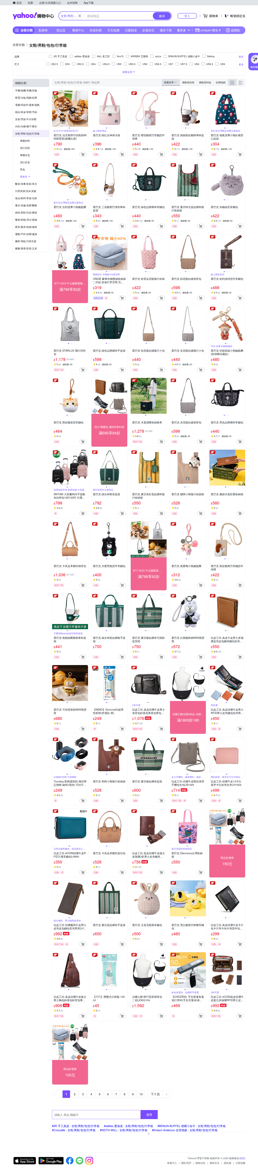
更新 (242, 1158)
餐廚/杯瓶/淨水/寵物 (26, 219)
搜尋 (149, 1114)
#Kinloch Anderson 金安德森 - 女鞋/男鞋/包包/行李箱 (184, 1130)
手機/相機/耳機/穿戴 (26, 90)
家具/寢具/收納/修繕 (26, 227)
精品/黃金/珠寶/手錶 (26, 112)
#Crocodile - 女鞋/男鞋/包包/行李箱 (73, 1130)
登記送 (60, 30)
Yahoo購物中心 (33, 15)
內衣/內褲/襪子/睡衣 (26, 126)
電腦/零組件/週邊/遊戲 (27, 105)
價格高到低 (205, 82)
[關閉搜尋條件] (79, 16)
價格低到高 (188, 82)
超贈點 (235, 30)
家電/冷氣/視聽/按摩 (26, 97)
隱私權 (227, 1163)
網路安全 (214, 1163)
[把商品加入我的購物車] (83, 154)
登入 (187, 16)
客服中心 (172, 1163)
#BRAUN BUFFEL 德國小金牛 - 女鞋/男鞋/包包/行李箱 (192, 1126)
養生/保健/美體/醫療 (26, 205)
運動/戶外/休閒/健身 (26, 234)
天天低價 (113, 30)
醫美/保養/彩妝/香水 (26, 184)
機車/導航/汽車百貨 (25, 241)
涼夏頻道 (131, 30)
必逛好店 (148, 30)
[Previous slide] (54, 108)
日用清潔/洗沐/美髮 (25, 191)
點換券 (43, 30)
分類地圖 (240, 1163)
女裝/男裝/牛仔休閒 (25, 119)
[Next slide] (85, 108)
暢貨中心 (78, 30)
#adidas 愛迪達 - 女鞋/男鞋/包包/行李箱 (128, 1126)
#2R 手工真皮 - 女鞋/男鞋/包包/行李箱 (75, 1126)
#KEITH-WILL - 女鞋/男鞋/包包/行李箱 (123, 1130)
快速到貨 (96, 30)
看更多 (181, 30)
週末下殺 (166, 30)
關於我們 (186, 1163)
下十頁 (155, 1094)
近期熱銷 (221, 82)
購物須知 (200, 1163)
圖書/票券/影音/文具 (26, 248)
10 (141, 1094)
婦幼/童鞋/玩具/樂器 (26, 212)
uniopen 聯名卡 (210, 30)
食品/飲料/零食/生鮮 (26, 198)
